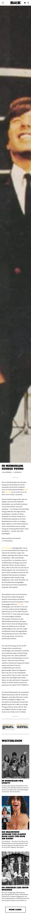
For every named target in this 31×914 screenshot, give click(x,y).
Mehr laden (15, 910)
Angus (26, 489)
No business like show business (15, 888)
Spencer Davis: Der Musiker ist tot (8, 727)
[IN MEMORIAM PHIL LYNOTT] (15, 762)
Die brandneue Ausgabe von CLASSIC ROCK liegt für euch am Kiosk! (14, 835)
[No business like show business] (15, 868)
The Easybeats (6, 548)
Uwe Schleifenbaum (7, 472)
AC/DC (19, 604)
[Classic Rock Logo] (15, 2)
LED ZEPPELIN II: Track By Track (22, 727)
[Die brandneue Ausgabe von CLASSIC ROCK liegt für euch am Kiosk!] (15, 813)
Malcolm (8, 492)
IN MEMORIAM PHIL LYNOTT (12, 782)
